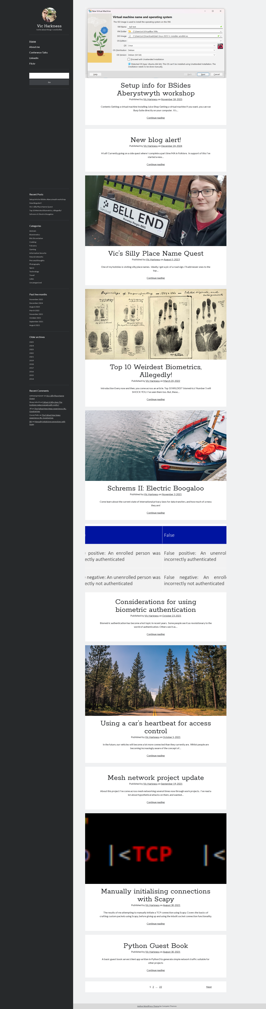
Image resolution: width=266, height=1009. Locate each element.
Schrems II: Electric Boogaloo (41, 214)
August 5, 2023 (172, 259)
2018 (31, 364)
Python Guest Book (155, 945)
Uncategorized (35, 282)
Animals (32, 231)
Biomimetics (34, 234)
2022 (31, 353)
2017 (31, 368)
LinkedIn (33, 57)
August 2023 (34, 307)
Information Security (37, 253)
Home (32, 41)
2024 (31, 346)
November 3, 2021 (172, 494)
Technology (34, 271)
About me (34, 46)
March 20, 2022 (171, 380)
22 (160, 986)
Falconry (33, 246)
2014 (31, 379)
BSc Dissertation (36, 238)
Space (31, 268)
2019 (31, 360)
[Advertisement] (49, 139)
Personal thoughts (36, 260)
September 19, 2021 (171, 783)
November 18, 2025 (171, 99)
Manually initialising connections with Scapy (155, 848)
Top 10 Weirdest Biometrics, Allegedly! (45, 210)
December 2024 (36, 303)
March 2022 (34, 310)
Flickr (32, 63)
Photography (34, 264)
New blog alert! (35, 203)
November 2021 (36, 314)
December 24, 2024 (171, 145)
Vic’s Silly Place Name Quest (41, 207)
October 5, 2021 (171, 737)
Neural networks (36, 257)
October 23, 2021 (171, 615)
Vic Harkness (49, 26)
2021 (31, 357)
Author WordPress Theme (148, 1006)
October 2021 (35, 318)
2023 (31, 349)
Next (209, 986)
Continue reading (156, 117)
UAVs (31, 279)
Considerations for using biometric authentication (155, 559)
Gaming (32, 249)
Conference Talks (38, 52)
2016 (31, 371)
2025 (31, 342)
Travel (31, 275)
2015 (31, 375)
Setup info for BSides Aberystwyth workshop (47, 199)
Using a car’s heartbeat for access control (155, 680)
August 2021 (34, 325)
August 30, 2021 (171, 905)
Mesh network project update (156, 777)
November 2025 (36, 299)
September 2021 (36, 321)
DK (30, 421)
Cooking (32, 242)
